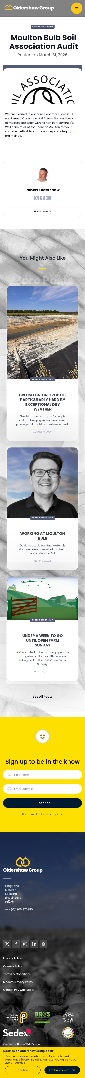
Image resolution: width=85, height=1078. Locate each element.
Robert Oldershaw (42, 27)
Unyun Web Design (28, 1044)
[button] (76, 8)
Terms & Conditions (17, 974)
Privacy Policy (12, 958)
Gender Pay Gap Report (19, 990)
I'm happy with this (62, 1070)
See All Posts (43, 211)
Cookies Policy (13, 966)
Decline (23, 1070)
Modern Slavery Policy (18, 982)
